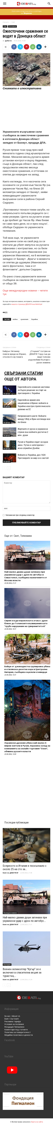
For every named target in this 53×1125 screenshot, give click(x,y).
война (15, 319)
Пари (5, 861)
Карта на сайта (37, 1122)
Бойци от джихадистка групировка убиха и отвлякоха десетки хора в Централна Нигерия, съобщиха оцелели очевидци (27, 669)
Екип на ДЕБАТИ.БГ (10, 873)
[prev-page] (4, 468)
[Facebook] (14, 47)
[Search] (49, 3)
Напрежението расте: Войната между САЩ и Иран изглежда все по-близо (34, 419)
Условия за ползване (14, 1024)
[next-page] (8, 468)
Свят (13, 22)
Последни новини (10, 913)
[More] (45, 47)
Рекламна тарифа (12, 1021)
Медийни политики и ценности (18, 1035)
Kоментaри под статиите (16, 1029)
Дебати (8, 41)
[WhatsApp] (32, 47)
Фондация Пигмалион (14, 1027)
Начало (6, 22)
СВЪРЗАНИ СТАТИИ (23, 373)
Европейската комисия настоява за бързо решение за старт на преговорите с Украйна (34, 390)
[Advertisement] (26, 110)
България (7, 964)
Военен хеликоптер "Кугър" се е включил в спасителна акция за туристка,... (22, 973)
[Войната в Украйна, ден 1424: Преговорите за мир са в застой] (9, 458)
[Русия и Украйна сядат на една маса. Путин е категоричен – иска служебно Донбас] (9, 445)
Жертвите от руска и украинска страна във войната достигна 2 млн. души (33, 432)
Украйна (34, 319)
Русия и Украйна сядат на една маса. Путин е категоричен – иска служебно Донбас (33, 445)
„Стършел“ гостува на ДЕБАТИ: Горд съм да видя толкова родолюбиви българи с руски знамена (39, 357)
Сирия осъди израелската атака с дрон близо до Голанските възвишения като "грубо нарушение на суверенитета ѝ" (25, 623)
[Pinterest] (26, 47)
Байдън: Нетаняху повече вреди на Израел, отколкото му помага (14, 354)
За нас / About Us (12, 1016)
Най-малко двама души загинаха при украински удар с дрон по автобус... (25, 919)
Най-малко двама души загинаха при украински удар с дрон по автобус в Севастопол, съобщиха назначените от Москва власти (25, 576)
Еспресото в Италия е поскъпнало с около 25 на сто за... (24, 867)
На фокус (7, 394)
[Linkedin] (39, 47)
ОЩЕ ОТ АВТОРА (20, 379)
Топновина (12, 26)
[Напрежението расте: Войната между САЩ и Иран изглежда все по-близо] (9, 419)
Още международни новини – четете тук (25, 292)
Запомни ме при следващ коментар (20, 515)
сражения (24, 319)
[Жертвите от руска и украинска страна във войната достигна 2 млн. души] (9, 432)
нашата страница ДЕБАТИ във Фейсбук (26, 304)
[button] (4, 3)
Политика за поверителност (17, 1032)
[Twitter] (20, 47)
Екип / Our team (11, 1018)
